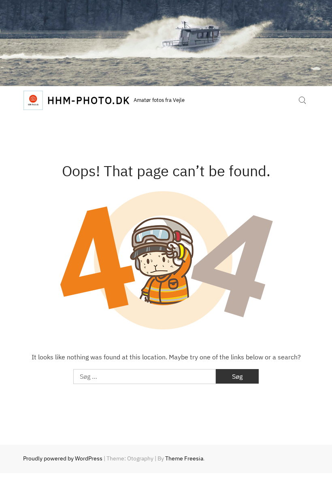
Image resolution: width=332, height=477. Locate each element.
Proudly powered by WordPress (62, 458)
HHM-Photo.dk (88, 100)
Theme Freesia (184, 458)
